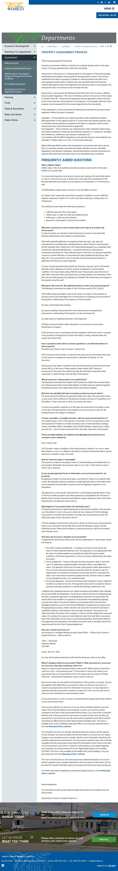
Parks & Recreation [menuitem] (14, 108)
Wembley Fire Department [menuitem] (17, 51)
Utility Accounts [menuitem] (11, 63)
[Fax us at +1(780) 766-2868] (109, 2)
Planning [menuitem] (8, 97)
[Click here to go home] (44, 46)
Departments (52, 46)
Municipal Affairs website (60, 726)
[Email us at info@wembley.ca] (101, 2)
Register (104, 815)
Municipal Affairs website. (73, 754)
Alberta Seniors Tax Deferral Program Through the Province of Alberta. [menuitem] (18, 76)
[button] (34, 46)
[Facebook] (3, 865)
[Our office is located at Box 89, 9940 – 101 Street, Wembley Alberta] (98, 2)
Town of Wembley (14, 6)
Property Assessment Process (86, 46)
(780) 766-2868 (79, 861)
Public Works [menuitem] (11, 120)
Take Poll (104, 839)
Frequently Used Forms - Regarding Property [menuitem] (15, 90)
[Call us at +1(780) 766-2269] (105, 2)
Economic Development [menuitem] (16, 46)
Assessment (65, 46)
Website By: (102, 866)
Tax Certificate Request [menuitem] (14, 84)
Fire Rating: (107, 15)
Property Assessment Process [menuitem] (17, 68)
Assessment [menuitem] (10, 57)
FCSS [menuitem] (7, 103)
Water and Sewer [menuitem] (13, 114)
